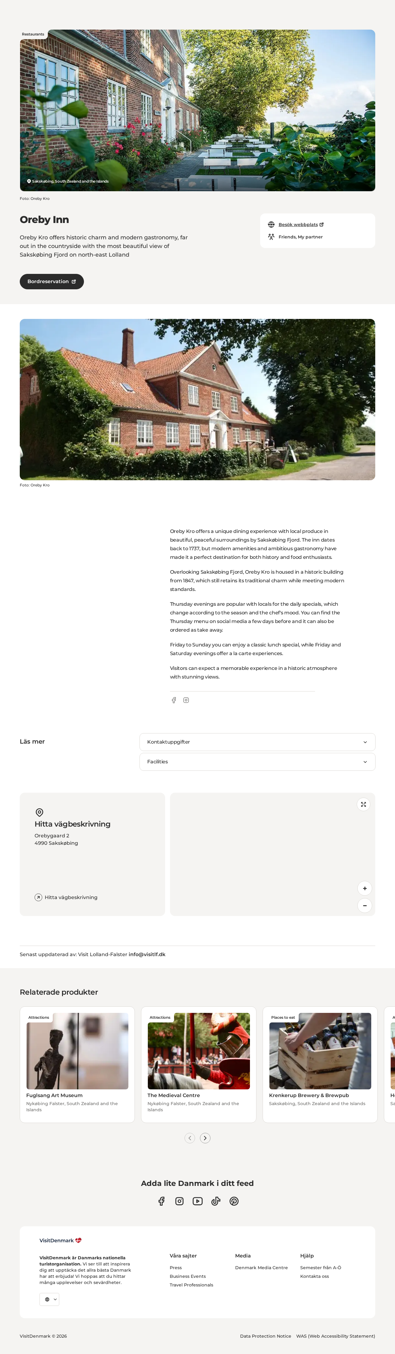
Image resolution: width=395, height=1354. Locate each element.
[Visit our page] (179, 1201)
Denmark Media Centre (261, 1267)
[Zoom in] (364, 888)
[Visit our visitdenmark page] (197, 1201)
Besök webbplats (298, 224)
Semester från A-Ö (320, 1267)
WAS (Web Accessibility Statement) (335, 1336)
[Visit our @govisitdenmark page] (215, 1201)
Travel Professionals (191, 1285)
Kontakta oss (314, 1276)
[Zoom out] (364, 905)
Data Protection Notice (265, 1336)
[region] (272, 854)
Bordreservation (48, 281)
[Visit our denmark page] (161, 1201)
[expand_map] (363, 804)
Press (176, 1267)
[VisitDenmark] (61, 1240)
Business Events (188, 1276)
